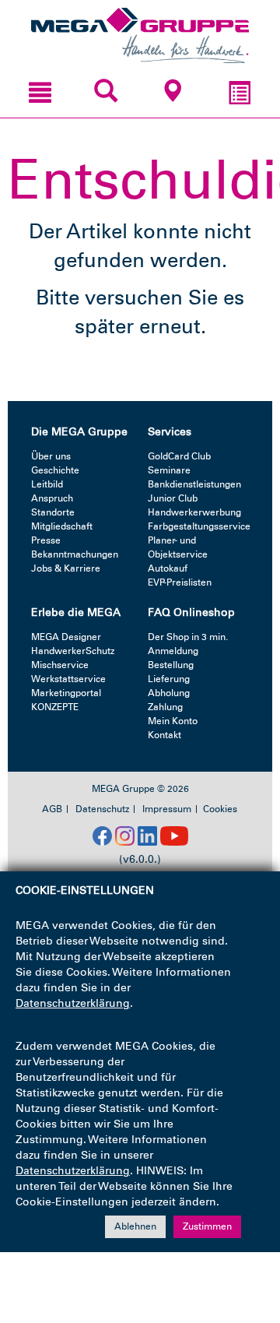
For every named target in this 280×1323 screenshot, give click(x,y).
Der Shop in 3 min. (188, 637)
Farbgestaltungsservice (199, 526)
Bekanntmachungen (74, 554)
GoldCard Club (179, 456)
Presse (46, 540)
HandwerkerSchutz (72, 651)
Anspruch (52, 498)
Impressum (166, 809)
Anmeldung (173, 651)
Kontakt (164, 735)
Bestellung (171, 665)
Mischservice (60, 665)
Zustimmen (207, 1226)
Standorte (53, 512)
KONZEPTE (55, 707)
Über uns (51, 456)
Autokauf (167, 568)
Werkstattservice (68, 679)
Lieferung (169, 679)
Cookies (220, 809)
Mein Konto (173, 721)
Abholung (169, 693)
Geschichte (55, 470)
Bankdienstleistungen (194, 484)
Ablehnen (135, 1226)
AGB (52, 809)
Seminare (169, 470)
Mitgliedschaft (62, 526)
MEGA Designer (66, 637)
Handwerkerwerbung (194, 512)
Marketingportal (66, 693)
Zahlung (165, 707)
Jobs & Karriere (65, 568)
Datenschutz (102, 809)
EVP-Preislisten (180, 582)
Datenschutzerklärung (73, 1003)
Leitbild (47, 484)
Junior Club (173, 498)
